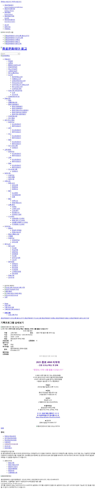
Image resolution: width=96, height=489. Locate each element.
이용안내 (11, 238)
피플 (13, 197)
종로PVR (11, 470)
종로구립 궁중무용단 (19, 114)
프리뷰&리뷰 (16, 195)
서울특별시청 (12, 472)
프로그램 (7, 305)
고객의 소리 (16, 208)
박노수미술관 (12, 69)
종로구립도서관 (13, 464)
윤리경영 (15, 267)
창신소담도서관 (17, 86)
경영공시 (15, 263)
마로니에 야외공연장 (15, 90)
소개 (13, 92)
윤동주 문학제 (16, 230)
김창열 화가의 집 (14, 96)
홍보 (9, 199)
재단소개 (7, 244)
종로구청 (11, 463)
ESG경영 (15, 273)
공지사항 (15, 185)
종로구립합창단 (17, 108)
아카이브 (7, 226)
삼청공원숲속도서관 (19, 81)
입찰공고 (15, 189)
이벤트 (14, 206)
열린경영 (11, 261)
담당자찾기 (8, 448)
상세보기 (15, 147)
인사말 (14, 248)
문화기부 (11, 275)
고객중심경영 (16, 271)
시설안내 (11, 175)
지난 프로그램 (13, 145)
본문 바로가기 (16, 1)
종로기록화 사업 (13, 234)
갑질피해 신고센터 (18, 218)
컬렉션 (10, 228)
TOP (5, 297)
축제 (9, 100)
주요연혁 (15, 250)
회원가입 (7, 27)
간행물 (10, 236)
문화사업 (7, 98)
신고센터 (11, 216)
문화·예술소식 (16, 202)
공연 (9, 128)
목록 (2, 428)
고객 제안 (15, 210)
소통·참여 (11, 204)
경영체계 (15, 254)
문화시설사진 (16, 232)
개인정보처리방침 (10, 438)
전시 (9, 134)
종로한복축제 (12, 468)
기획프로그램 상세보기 (12, 309)
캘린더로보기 (16, 126)
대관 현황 (11, 177)
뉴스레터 (15, 193)
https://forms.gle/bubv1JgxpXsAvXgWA (48, 417)
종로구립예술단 (13, 104)
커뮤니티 (7, 181)
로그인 (6, 25)
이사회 (14, 256)
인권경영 (15, 269)
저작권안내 (16, 240)
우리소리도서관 (17, 83)
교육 (9, 157)
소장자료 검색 (16, 88)
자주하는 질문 (16, 214)
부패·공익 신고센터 (18, 220)
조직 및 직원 (16, 258)
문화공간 (7, 59)
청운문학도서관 (17, 77)
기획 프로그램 (9, 307)
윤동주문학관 (12, 67)
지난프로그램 (12, 169)
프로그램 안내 (13, 314)
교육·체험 (7, 149)
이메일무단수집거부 (11, 444)
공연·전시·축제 (9, 120)
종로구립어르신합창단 (19, 112)
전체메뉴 (7, 29)
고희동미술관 (12, 71)
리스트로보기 (16, 124)
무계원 (10, 61)
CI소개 (14, 260)
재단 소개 (11, 246)
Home (6, 303)
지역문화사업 (12, 116)
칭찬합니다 (16, 212)
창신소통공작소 (13, 73)
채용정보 (15, 187)
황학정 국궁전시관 (14, 65)
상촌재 (10, 63)
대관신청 (7, 173)
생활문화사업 (12, 102)
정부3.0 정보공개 (10, 436)
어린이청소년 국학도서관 (20, 84)
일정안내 (11, 122)
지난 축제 (11, 118)
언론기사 (15, 201)
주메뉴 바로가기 (6, 1)
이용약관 (7, 442)
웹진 (9, 191)
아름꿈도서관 (16, 79)
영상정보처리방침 (10, 440)
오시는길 (15, 94)
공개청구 (15, 265)
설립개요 (15, 252)
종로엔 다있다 (13, 466)
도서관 (10, 75)
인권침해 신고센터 (18, 224)
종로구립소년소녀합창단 (20, 110)
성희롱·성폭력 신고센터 (20, 222)
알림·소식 (11, 183)
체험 (9, 163)
